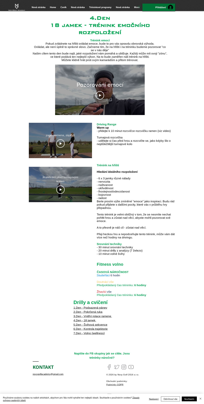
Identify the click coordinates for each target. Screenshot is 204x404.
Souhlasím (189, 398)
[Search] (139, 7)
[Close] (200, 399)
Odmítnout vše (170, 398)
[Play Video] (100, 95)
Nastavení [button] (154, 398)
